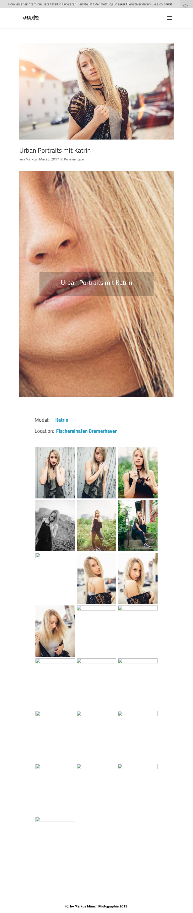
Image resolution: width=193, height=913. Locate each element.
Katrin (61, 420)
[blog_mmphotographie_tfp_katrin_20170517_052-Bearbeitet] (55, 815)
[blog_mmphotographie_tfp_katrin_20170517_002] (96, 498)
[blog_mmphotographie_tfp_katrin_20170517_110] (138, 656)
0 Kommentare (72, 159)
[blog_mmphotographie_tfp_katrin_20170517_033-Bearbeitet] (138, 815)
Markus (31, 159)
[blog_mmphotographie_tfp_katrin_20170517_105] (55, 709)
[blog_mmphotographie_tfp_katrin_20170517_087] (138, 762)
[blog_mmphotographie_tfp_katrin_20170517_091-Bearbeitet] (138, 709)
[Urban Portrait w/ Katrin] (55, 551)
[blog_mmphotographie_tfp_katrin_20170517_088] (96, 762)
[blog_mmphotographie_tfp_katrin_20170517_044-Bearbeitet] (96, 815)
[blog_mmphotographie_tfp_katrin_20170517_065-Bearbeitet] (138, 551)
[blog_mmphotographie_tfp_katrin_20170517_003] (55, 498)
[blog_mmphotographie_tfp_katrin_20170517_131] (96, 603)
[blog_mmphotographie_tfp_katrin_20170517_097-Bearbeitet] (96, 709)
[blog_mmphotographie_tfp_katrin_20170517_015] (55, 867)
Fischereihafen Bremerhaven (87, 431)
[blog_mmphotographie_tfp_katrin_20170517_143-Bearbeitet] (96, 551)
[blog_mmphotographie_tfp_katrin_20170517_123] (55, 656)
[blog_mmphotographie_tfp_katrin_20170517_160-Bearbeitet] (138, 498)
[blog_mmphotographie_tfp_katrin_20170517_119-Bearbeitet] (55, 603)
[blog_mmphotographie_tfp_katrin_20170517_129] (138, 603)
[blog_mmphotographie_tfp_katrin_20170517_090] (55, 762)
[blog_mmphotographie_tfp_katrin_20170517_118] (96, 656)
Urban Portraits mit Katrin (55, 150)
